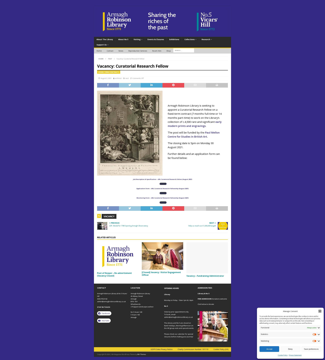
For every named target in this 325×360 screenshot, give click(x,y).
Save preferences (311, 349)
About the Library (104, 39)
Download (163, 184)
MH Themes (141, 354)
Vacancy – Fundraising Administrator (205, 275)
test (127, 78)
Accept (269, 349)
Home (99, 51)
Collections (189, 39)
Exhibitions (174, 39)
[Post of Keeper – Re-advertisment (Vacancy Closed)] (118, 256)
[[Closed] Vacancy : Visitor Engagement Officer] (162, 256)
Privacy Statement (295, 355)
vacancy (109, 216)
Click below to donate (206, 304)
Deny (290, 349)
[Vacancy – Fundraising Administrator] (207, 257)
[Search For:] (183, 50)
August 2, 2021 (106, 78)
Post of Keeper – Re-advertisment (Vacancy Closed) (114, 274)
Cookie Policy (283, 355)
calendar (181, 334)
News (120, 51)
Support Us (102, 45)
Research (206, 39)
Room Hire (156, 51)
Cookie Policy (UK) (221, 349)
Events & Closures (156, 39)
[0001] (213, 326)
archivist (118, 78)
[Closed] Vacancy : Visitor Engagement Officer (161, 273)
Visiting (137, 39)
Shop (168, 51)
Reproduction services (137, 51)
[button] (320, 311)
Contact (110, 51)
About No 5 (123, 39)
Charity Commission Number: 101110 (193, 349)
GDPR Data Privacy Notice (162, 349)
